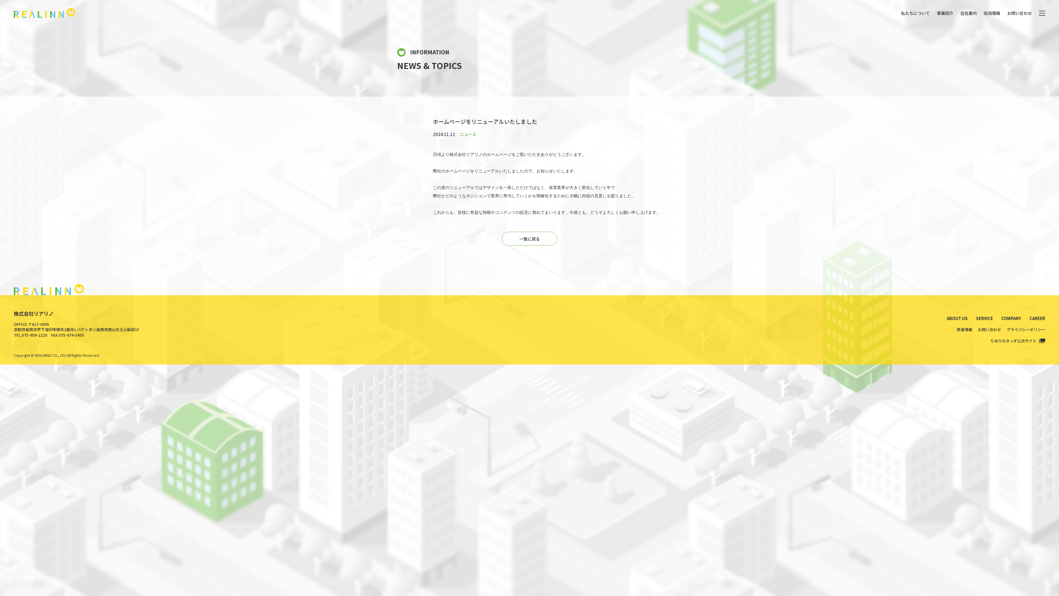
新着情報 (964, 329)
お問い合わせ (1019, 13)
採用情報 (992, 13)
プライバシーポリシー (1026, 329)
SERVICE (984, 318)
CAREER (1037, 318)
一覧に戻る (529, 239)
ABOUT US (957, 318)
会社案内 (968, 13)
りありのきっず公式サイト (1013, 341)
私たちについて (915, 13)
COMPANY (1011, 318)
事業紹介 (945, 13)
